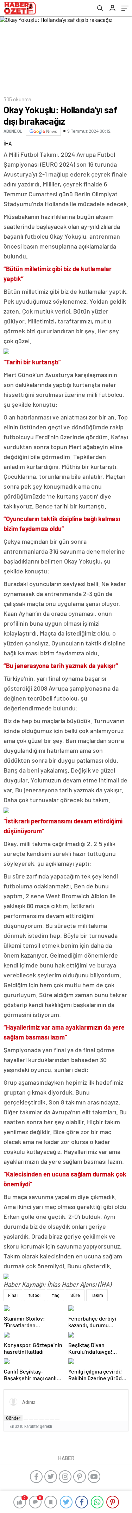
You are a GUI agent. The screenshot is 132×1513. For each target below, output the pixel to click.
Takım (97, 1295)
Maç (55, 1295)
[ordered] (41, 1419)
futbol (34, 1295)
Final (13, 1295)
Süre (75, 1295)
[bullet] (47, 1419)
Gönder (13, 1418)
